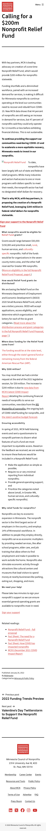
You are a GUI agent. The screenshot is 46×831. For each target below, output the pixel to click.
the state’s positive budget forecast (19, 417)
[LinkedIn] (10, 810)
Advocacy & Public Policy (24, 678)
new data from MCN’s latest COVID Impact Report (20, 392)
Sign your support (11, 612)
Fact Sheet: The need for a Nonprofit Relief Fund (21, 638)
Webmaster (8, 675)
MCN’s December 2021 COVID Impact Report (22, 652)
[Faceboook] (23, 810)
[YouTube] (35, 810)
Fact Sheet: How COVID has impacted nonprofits (21, 645)
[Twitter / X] (16, 810)
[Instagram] (28, 810)
